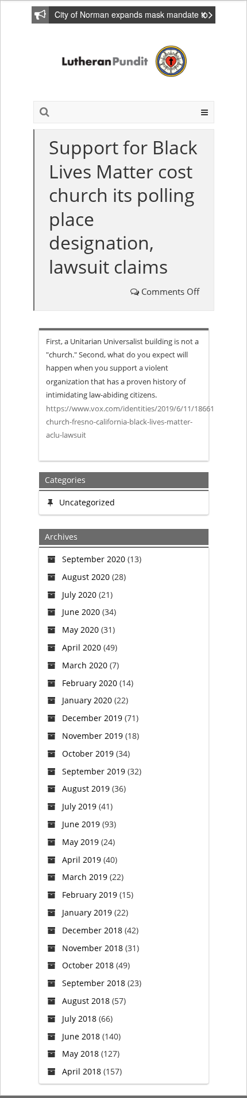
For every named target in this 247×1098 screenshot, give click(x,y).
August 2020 (86, 576)
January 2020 (87, 700)
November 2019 (92, 735)
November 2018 (92, 948)
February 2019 (89, 894)
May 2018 (80, 1053)
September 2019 (93, 771)
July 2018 (79, 1018)
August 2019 (86, 788)
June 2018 (81, 1036)
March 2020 (84, 665)
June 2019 (81, 824)
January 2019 (87, 912)
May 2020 (80, 629)
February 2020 (89, 683)
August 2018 (86, 1000)
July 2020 (79, 594)
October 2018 (88, 965)
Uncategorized (87, 502)
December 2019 (92, 717)
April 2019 (81, 859)
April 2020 (81, 647)
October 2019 (88, 753)
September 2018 (93, 983)
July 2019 (79, 806)
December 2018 (92, 930)
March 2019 (84, 876)
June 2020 (81, 611)
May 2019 (80, 841)
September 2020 (93, 559)
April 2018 (81, 1071)
